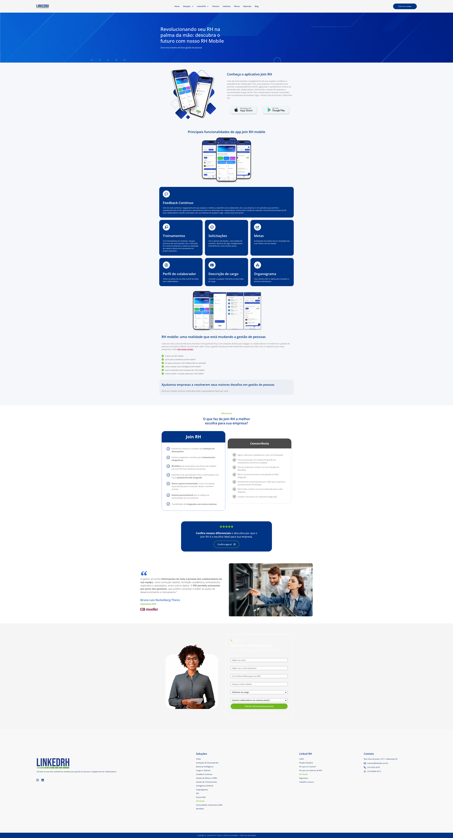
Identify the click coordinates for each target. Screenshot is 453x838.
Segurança (303, 778)
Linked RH (201, 6)
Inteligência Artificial (204, 785)
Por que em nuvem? (307, 766)
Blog (256, 6)
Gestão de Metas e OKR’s (206, 778)
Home (177, 6)
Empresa (235, 680)
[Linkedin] (42, 780)
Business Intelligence (205, 766)
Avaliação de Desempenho (207, 763)
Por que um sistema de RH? (310, 770)
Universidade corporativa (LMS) (209, 805)
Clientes (215, 6)
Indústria (227, 6)
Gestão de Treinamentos (206, 782)
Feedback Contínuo (204, 774)
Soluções (187, 6)
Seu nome (235, 656)
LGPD (301, 759)
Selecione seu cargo (239, 688)
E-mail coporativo (238, 664)
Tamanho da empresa (240, 696)
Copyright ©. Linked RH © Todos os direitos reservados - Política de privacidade (226, 835)
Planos (237, 6)
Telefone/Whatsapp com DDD (244, 672)
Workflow (200, 808)
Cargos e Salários (203, 770)
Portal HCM (201, 797)
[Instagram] (37, 780)
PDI (197, 793)
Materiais (247, 6)
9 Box (198, 759)
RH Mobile (200, 801)
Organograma (202, 789)
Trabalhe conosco (306, 782)
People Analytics (306, 763)
